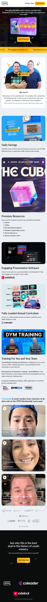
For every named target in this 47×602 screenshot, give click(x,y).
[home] (5, 3)
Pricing (27, 3)
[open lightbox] (23, 74)
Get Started (40, 3)
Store (32, 3)
